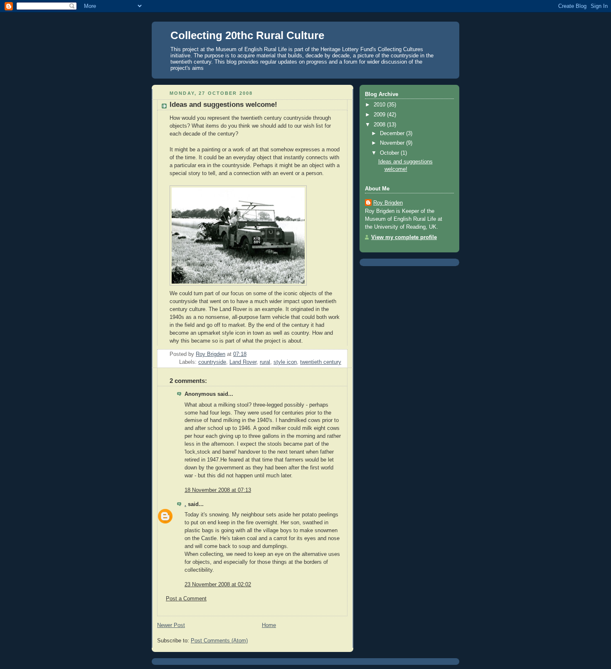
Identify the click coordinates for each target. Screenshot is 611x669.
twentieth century (320, 362)
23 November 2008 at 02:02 (218, 585)
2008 (380, 125)
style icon (285, 362)
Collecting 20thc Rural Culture (247, 35)
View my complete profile (404, 237)
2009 (380, 115)
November (393, 143)
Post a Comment (186, 599)
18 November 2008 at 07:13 (218, 490)
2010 (380, 105)
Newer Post (171, 625)
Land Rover (242, 362)
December (393, 133)
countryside (212, 362)
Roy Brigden (388, 203)
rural (265, 362)
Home (269, 625)
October (390, 153)
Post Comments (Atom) (219, 641)
